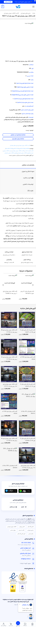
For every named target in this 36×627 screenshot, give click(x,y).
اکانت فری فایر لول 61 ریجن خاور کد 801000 (27, 292)
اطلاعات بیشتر (8, 2)
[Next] (3, 285)
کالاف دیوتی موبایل (11, 526)
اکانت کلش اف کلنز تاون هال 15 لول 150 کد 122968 (27, 439)
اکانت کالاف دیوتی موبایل (11, 13)
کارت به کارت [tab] (27, 178)
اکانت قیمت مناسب (28, 151)
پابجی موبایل (30, 530)
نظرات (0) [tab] (30, 191)
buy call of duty (9, 148)
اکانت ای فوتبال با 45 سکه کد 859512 (28, 412)
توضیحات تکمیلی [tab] (28, 184)
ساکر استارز (30, 534)
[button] (33, 6)
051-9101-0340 (26, 542)
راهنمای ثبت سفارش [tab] (28, 165)
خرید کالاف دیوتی (7, 151)
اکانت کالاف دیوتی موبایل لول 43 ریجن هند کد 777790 (9, 358)
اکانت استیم (21, 530)
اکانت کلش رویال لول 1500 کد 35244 (27, 358)
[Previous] (33, 285)
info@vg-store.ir (26, 559)
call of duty (16, 148)
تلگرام (22, 507)
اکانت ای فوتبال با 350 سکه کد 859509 (9, 466)
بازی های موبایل (25, 13)
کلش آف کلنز (30, 526)
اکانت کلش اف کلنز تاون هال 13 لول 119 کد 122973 (27, 385)
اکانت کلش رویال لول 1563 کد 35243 (9, 412)
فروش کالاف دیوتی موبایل (11, 153)
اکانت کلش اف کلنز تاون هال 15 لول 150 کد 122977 (27, 331)
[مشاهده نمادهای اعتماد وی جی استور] (18, 582)
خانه (34, 13)
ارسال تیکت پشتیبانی (25, 553)
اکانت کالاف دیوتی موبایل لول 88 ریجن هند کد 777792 (9, 331)
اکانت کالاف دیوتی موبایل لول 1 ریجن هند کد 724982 (10, 292)
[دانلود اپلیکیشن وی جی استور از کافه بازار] (25, 491)
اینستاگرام (12, 507)
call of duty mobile (24, 148)
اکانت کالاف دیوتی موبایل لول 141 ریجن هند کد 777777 (10, 385)
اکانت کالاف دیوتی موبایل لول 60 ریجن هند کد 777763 (9, 439)
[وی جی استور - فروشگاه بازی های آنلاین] (18, 7)
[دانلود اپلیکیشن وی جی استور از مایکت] (11, 491)
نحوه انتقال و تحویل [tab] (28, 171)
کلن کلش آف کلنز (21, 534)
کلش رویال (22, 526)
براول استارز (13, 530)
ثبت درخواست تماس (25, 548)
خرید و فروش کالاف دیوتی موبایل (25, 153)
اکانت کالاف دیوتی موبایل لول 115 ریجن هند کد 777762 (28, 466)
